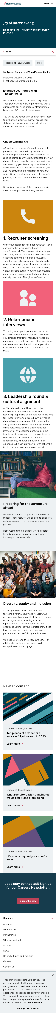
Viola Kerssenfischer (39, 72)
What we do (9, 929)
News (6, 950)
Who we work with (12, 940)
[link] (28, 901)
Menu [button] (46, 3)
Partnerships (9, 934)
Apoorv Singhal (15, 72)
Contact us (8, 966)
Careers (7, 961)
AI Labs (7, 945)
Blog (39, 63)
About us (8, 924)
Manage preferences (28, 1008)
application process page (19, 646)
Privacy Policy (34, 1002)
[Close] (53, 975)
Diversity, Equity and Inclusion (18, 956)
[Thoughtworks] (12, 3)
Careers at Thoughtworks (17, 63)
